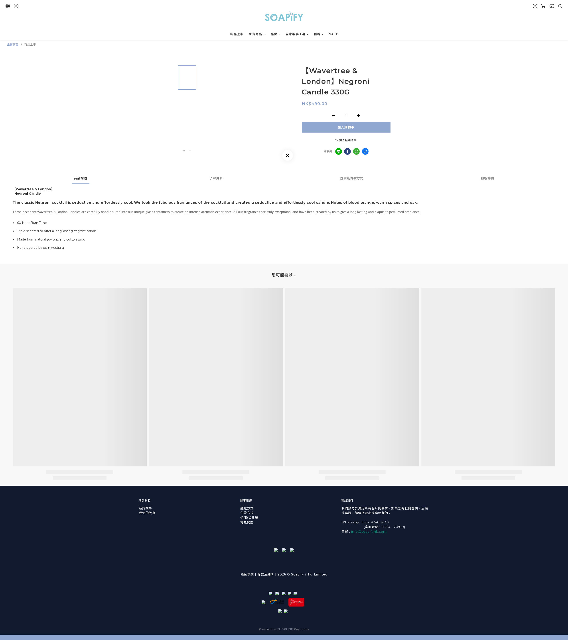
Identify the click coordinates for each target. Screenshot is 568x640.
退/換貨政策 (249, 518)
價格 (317, 34)
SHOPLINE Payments (293, 629)
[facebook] (347, 151)
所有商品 (255, 34)
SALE (333, 34)
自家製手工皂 (296, 34)
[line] (338, 151)
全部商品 (13, 44)
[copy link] (365, 151)
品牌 (273, 34)
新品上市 (236, 34)
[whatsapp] (356, 151)
